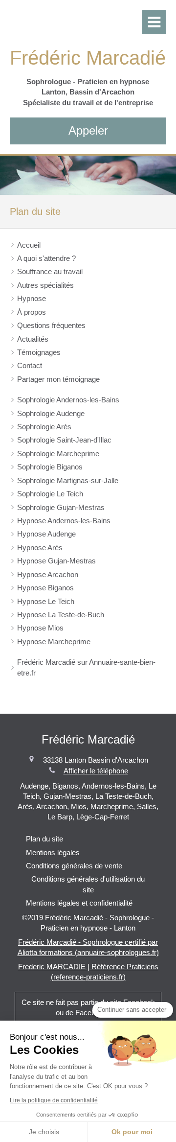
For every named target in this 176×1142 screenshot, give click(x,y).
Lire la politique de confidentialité (54, 1100)
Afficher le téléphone (96, 771)
